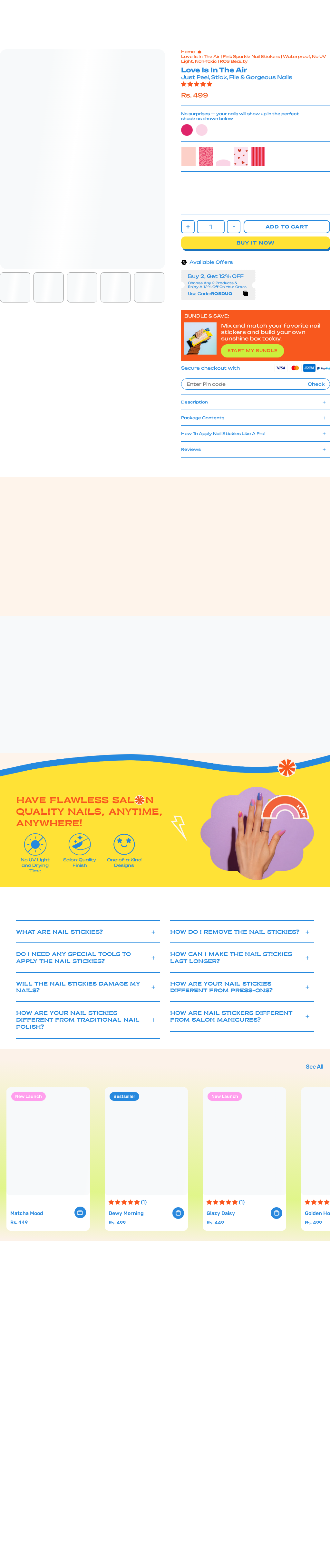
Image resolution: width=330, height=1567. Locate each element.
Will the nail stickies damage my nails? (78, 987)
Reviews (191, 449)
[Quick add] (80, 1212)
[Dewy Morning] (146, 1141)
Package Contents (202, 417)
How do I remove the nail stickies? (235, 931)
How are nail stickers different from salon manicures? (231, 1016)
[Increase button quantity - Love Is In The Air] (188, 226)
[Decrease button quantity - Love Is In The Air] (233, 226)
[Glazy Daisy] (244, 1141)
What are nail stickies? (59, 931)
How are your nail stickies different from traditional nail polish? (78, 1019)
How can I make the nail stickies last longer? (231, 957)
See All (315, 1066)
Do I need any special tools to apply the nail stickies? (73, 957)
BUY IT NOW (256, 243)
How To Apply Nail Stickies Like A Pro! (223, 433)
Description (194, 402)
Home (188, 51)
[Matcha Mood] (48, 1141)
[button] (96, 24)
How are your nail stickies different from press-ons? (221, 987)
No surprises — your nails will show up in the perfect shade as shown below (240, 116)
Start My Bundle (252, 350)
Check (316, 384)
